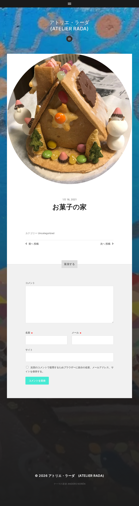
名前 (29, 332)
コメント (30, 282)
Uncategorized (46, 233)
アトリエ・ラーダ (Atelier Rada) (76, 476)
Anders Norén (76, 483)
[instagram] (69, 39)
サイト (29, 349)
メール (76, 332)
